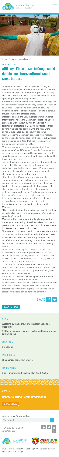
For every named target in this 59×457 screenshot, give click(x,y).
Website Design (16, 451)
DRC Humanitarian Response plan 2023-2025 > (25, 373)
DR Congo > (8, 347)
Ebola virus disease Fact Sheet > (17, 360)
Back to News (11, 306)
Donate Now (10, 404)
